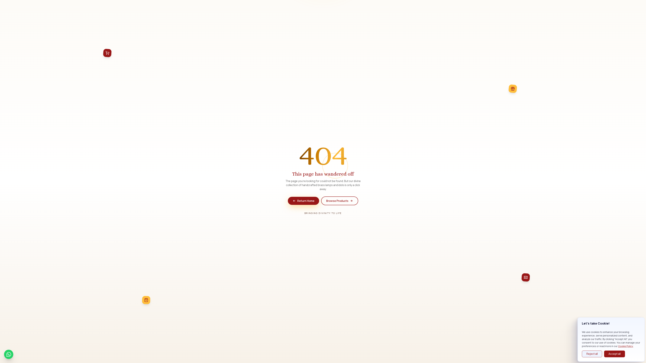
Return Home (305, 201)
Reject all (592, 354)
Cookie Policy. (625, 346)
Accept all (614, 354)
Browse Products (337, 201)
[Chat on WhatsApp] (8, 354)
